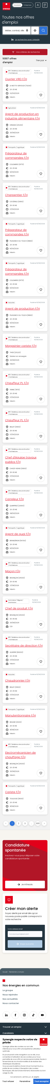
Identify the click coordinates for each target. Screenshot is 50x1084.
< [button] (5, 823)
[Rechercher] (43, 30)
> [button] (44, 823)
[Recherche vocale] (27, 30)
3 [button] (25, 823)
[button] (35, 60)
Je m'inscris (27, 884)
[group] (22, 5)
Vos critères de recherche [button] (28, 52)
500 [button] (38, 823)
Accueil (5, 972)
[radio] (17, 5)
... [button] (31, 823)
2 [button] (18, 823)
